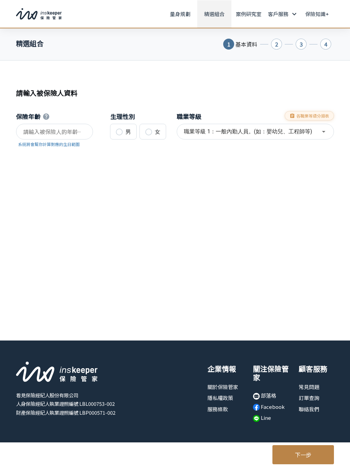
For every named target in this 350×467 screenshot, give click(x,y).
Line (265, 417)
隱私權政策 (220, 397)
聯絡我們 (309, 409)
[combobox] (255, 131)
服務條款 (217, 409)
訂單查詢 (309, 397)
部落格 (268, 395)
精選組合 (214, 13)
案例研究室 (248, 13)
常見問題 (309, 386)
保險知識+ (317, 13)
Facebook (272, 406)
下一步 (303, 455)
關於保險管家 (222, 386)
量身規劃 (180, 13)
